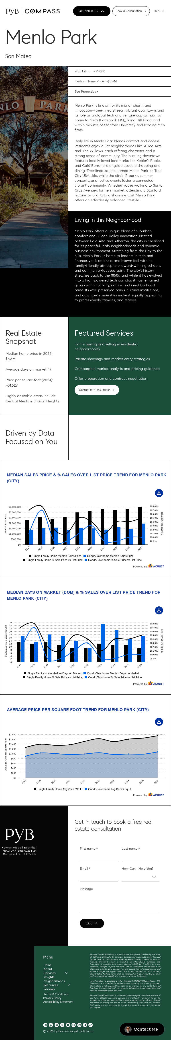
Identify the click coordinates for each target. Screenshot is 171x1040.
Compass (128, 957)
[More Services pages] (66, 973)
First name (89, 848)
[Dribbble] (79, 1025)
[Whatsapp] (73, 1025)
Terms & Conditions (56, 994)
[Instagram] (45, 1025)
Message (86, 889)
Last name (131, 848)
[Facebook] (51, 1025)
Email (85, 869)
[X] (62, 1025)
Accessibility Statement (58, 1001)
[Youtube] (68, 1025)
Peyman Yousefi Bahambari (19, 847)
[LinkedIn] (57, 1025)
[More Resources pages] (69, 985)
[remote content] (85, 518)
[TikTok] (90, 1025)
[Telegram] (85, 1025)
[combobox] (141, 877)
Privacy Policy (52, 998)
